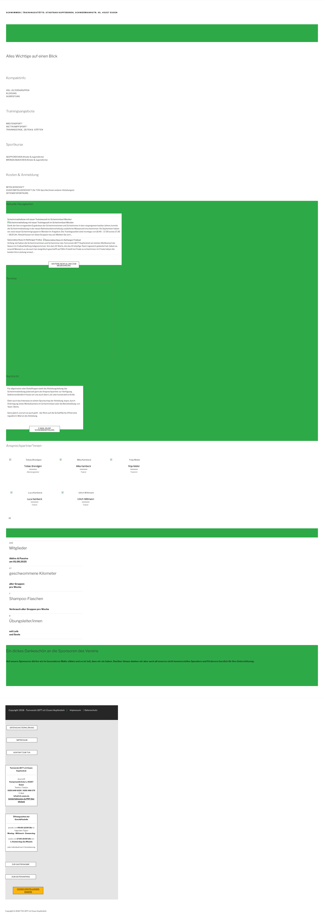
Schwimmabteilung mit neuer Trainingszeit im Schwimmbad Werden (39, 219)
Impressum (75, 710)
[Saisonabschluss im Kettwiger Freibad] (62, 240)
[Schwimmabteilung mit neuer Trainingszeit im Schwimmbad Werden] (40, 222)
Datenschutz (91, 710)
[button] (44, 90)
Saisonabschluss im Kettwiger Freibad (25, 240)
